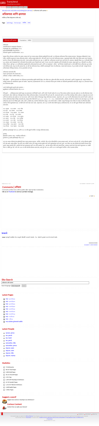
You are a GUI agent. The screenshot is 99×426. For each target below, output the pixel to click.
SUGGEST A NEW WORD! (90, 245)
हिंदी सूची (4, 11)
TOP (92, 196)
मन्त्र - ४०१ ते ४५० (10, 299)
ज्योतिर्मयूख (22, 11)
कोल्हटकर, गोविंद (10, 353)
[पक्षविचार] (47, 11)
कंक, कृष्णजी (9, 340)
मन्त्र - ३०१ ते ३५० (10, 304)
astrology (10, 23)
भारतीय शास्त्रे (10, 11)
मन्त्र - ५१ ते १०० (10, 316)
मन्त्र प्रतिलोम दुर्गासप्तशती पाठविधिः (14, 321)
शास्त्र (29, 23)
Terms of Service (29, 416)
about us (95, 414)
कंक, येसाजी (9, 338)
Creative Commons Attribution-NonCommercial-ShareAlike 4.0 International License (57, 417)
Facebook (12, 192)
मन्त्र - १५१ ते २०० (10, 311)
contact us (81, 414)
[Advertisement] (48, 30)
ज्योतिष (24, 23)
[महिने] (33, 11)
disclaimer (88, 414)
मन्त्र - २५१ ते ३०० (10, 306)
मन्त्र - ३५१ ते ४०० (10, 301)
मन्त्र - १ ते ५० (9, 319)
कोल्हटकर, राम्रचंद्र (10, 356)
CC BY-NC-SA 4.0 (79, 417)
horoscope (17, 23)
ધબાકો (4, 233)
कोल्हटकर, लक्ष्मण (10, 351)
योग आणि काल (28, 11)
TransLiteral (28, 417)
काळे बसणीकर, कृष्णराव (11, 345)
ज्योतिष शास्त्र (16, 11)
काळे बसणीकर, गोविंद (11, 343)
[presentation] (10, 40)
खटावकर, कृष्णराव (10, 333)
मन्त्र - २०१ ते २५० (10, 309)
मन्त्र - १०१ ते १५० (10, 314)
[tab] (10, 40)
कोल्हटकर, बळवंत (10, 348)
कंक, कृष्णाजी (9, 335)
